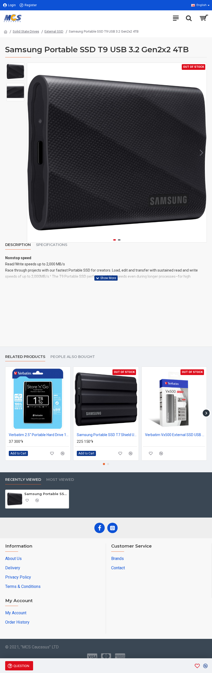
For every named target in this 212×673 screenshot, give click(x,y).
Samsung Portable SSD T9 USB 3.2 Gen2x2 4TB (45, 494)
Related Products (25, 357)
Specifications (51, 245)
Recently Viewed (23, 479)
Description (18, 245)
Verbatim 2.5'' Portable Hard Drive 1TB (39, 435)
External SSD (53, 31)
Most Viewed (60, 479)
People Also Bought (72, 357)
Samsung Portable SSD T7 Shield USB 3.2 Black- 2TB (107, 435)
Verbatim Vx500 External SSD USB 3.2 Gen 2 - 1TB (175, 435)
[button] (32, 152)
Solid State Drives (26, 31)
